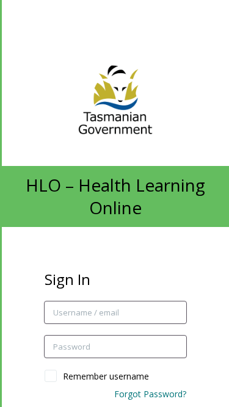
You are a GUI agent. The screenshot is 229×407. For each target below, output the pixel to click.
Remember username (106, 376)
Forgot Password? (150, 394)
